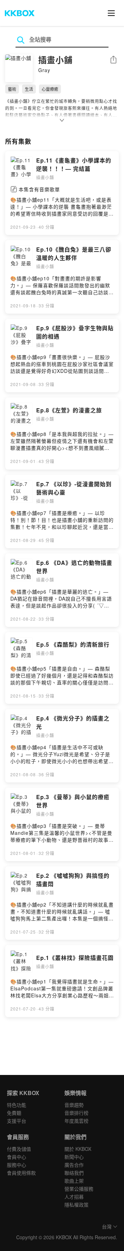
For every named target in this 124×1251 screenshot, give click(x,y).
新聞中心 (74, 1156)
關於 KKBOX (77, 1148)
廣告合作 (74, 1164)
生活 (29, 89)
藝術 (12, 89)
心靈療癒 (50, 89)
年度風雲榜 (76, 1120)
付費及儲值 (19, 1148)
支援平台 (16, 1120)
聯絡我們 (74, 1172)
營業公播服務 (78, 1188)
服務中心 (16, 1164)
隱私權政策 (76, 1204)
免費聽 (14, 1112)
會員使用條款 (21, 1172)
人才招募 (74, 1196)
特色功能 (16, 1104)
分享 (113, 60)
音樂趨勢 (74, 1104)
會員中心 (16, 1156)
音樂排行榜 (76, 1112)
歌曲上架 (74, 1180)
